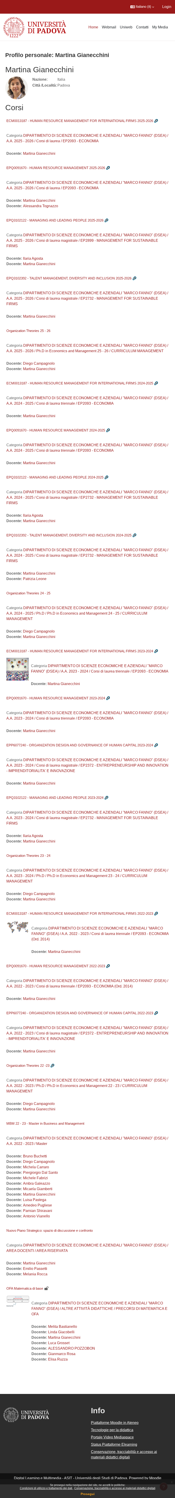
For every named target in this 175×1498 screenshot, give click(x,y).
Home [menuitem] (93, 27)
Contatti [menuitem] (142, 27)
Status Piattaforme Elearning (114, 1444)
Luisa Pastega (34, 1200)
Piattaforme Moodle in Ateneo (115, 1423)
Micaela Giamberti (37, 1189)
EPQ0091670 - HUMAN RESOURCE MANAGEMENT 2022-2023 (55, 966)
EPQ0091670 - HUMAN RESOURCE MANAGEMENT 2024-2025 (55, 430)
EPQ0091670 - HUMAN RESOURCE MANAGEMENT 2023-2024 (55, 698)
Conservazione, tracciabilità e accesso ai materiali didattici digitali (114, 1488)
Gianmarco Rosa (61, 1354)
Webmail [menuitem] (109, 27)
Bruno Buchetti (35, 1156)
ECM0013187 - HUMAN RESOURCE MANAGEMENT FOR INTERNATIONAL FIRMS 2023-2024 (79, 651)
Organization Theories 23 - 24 (28, 855)
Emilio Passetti (35, 1269)
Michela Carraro (36, 1167)
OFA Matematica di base (24, 1288)
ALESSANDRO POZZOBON (71, 1348)
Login (166, 7)
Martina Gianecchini (39, 153)
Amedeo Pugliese (37, 1205)
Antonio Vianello (36, 1216)
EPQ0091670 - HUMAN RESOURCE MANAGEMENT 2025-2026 (55, 168)
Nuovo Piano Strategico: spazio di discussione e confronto (49, 1230)
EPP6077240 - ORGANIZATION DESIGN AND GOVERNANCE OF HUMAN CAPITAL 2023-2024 (79, 745)
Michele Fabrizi (35, 1178)
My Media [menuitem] (160, 27)
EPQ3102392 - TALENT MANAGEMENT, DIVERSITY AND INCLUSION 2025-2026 (68, 278)
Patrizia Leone (34, 579)
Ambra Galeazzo (36, 1183)
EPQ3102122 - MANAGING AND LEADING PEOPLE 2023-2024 (54, 798)
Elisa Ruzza (58, 1359)
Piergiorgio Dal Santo (40, 1172)
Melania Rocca (35, 1274)
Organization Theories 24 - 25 (28, 593)
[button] (142, 7)
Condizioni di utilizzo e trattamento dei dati (46, 1488)
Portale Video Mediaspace (112, 1437)
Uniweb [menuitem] (126, 27)
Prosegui (88, 1494)
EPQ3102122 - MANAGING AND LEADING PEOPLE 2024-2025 (54, 477)
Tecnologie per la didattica (112, 1430)
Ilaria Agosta (33, 258)
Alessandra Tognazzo (40, 206)
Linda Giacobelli (61, 1332)
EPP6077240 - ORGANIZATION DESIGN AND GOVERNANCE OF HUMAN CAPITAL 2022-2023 (79, 1013)
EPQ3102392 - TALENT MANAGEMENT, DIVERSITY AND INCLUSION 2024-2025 (68, 535)
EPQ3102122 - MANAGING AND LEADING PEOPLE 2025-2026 (54, 220)
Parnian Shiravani (37, 1211)
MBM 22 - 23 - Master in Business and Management (45, 1123)
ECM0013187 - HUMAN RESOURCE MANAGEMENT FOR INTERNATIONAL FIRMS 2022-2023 (79, 913)
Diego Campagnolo (39, 363)
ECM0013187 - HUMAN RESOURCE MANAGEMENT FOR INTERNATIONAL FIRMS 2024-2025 (79, 383)
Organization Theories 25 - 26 (28, 331)
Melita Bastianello (62, 1327)
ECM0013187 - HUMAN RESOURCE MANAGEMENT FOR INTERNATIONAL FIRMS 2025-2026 (79, 121)
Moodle (155, 1478)
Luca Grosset (58, 1343)
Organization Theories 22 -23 (27, 1065)
